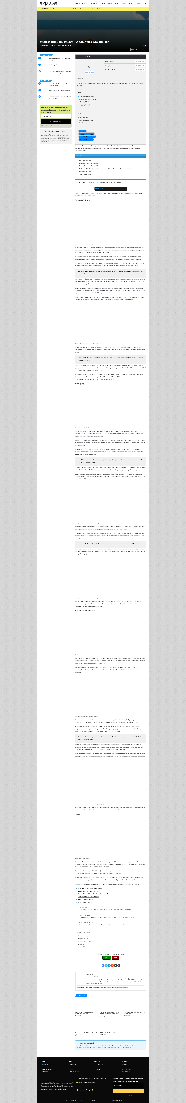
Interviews (94, 3)
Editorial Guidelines (47, 1070)
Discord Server (82, 1048)
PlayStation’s (95, 8)
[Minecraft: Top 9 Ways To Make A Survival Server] (44, 92)
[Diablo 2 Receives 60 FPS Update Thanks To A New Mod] (86, 1025)
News (77, 3)
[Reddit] (112, 965)
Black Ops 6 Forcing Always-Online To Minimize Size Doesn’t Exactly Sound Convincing (109, 1014)
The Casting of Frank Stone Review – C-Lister (60, 65)
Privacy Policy (73, 1065)
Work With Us (126, 1072)
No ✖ (115, 957)
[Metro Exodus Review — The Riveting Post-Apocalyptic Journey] (44, 60)
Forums (124, 3)
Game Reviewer (89, 975)
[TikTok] (92, 1090)
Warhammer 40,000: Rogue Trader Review (90, 888)
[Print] (118, 965)
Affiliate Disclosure (74, 1072)
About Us (45, 1065)
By (40, 49)
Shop (98, 1067)
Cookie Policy (73, 1067)
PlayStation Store (87, 137)
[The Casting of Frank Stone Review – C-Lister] (44, 67)
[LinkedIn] (109, 965)
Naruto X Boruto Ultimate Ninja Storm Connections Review (94, 894)
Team (44, 1067)
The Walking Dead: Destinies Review (88, 896)
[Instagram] (89, 1090)
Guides (102, 3)
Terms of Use (73, 1070)
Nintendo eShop (86, 139)
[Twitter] (106, 965)
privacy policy (57, 125)
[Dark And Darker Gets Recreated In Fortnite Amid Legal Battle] (86, 1004)
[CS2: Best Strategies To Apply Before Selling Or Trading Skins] (44, 98)
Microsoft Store (86, 134)
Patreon (98, 1070)
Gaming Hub (100, 1065)
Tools (117, 3)
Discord (125, 1067)
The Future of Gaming (85, 8)
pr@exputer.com (91, 1082)
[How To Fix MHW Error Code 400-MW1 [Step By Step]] (135, 1004)
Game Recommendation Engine (71, 8)
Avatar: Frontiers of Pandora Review (88, 891)
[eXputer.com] (49, 3)
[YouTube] (87, 1090)
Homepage (45, 1072)
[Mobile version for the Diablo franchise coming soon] (111, 1025)
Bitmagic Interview (57, 8)
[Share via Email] (115, 965)
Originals (85, 3)
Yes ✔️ (106, 957)
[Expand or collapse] (125, 189)
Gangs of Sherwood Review (86, 899)
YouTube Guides (127, 1070)
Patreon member (61, 137)
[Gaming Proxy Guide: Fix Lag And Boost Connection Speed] (44, 85)
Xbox (100, 8)
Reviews (110, 3)
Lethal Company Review (85, 902)
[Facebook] (103, 965)
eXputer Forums (139, 1046)
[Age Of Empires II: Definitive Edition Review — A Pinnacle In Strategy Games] (44, 73)
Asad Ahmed (44, 49)
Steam (82, 131)
